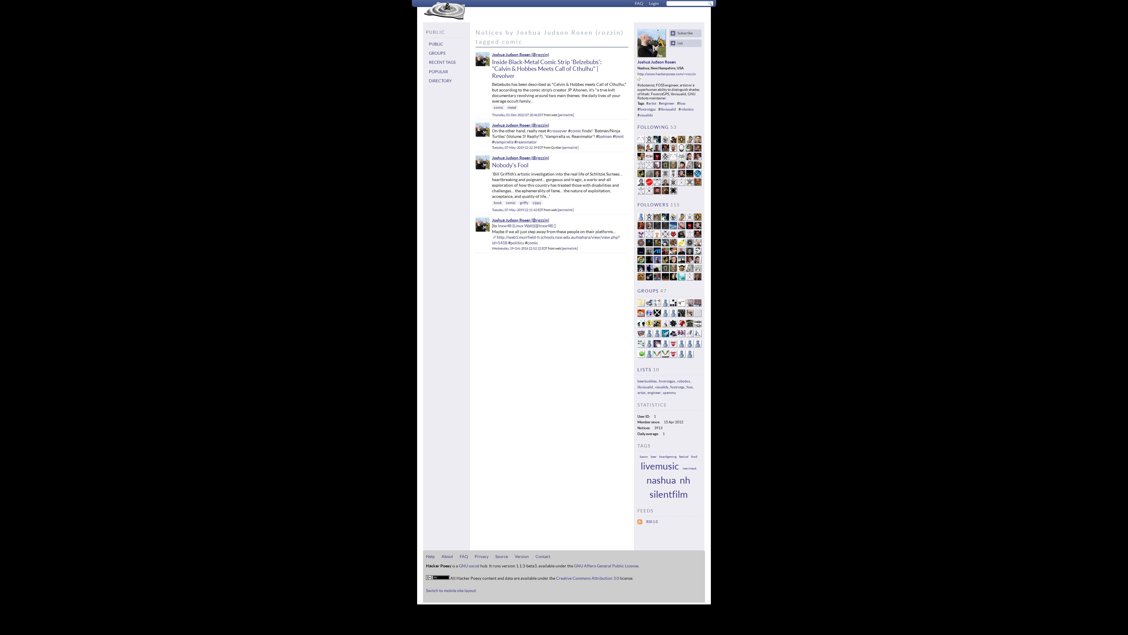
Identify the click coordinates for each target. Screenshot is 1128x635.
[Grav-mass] (657, 315)
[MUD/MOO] (681, 346)
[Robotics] (689, 315)
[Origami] (665, 335)
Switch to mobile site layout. (451, 590)
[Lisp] (649, 335)
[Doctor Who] (689, 305)
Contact (543, 556)
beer (654, 456)
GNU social (469, 566)
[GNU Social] (673, 346)
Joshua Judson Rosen (511, 54)
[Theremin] (681, 315)
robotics (687, 109)
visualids (646, 115)
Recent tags (442, 62)
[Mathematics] (657, 335)
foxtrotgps (647, 109)
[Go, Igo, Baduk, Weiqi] (657, 325)
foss (682, 103)
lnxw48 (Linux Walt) (516, 225)
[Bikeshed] (689, 325)
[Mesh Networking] (640, 346)
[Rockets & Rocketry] (657, 346)
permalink (566, 115)
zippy (537, 203)
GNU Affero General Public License (606, 566)
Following (653, 127)
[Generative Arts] (673, 325)
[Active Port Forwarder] (689, 335)
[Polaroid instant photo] (673, 335)
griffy (524, 203)
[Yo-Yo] (640, 356)
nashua (661, 480)
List (680, 43)
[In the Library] (649, 346)
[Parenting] (689, 346)
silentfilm (668, 494)
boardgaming (668, 456)
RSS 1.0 (652, 522)
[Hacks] (673, 305)
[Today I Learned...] (640, 325)
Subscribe (685, 33)
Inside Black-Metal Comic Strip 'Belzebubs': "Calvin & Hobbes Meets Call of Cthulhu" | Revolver (547, 69)
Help (430, 556)
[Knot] (697, 325)
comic (498, 107)
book (498, 203)
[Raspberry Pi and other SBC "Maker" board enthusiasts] (673, 356)
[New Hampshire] (640, 305)
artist (652, 103)
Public (436, 44)
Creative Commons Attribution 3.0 (587, 578)
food (694, 456)
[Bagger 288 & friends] (649, 356)
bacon (644, 456)
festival (684, 456)
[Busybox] (640, 335)
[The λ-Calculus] (665, 305)
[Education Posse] (649, 305)
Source (501, 556)
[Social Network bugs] (697, 305)
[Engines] (697, 346)
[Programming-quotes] (681, 305)
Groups (437, 53)
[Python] (673, 315)
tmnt (619, 136)
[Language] (681, 356)
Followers (653, 204)
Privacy (482, 556)
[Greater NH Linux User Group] (665, 325)
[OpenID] (639, 80)
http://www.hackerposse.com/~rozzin (666, 74)
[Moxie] (640, 315)
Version (522, 556)
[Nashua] (665, 346)
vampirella (503, 142)
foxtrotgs (677, 387)
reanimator (527, 142)
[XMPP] (665, 356)
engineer (667, 103)
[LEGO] (697, 335)
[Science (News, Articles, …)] (665, 315)
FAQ (639, 3)
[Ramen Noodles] (689, 356)
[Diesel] (681, 335)
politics (517, 242)
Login (654, 3)
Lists (644, 369)
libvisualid (668, 109)
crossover (558, 130)
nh (685, 480)
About (447, 556)
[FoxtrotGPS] (649, 315)
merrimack (689, 468)
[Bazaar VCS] (649, 325)
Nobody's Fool (510, 165)
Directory (440, 80)
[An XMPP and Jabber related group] (657, 356)
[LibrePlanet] (681, 325)
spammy (669, 393)
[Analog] (697, 315)
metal (512, 107)
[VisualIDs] (657, 305)
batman (605, 136)
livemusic (660, 466)
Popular (438, 71)
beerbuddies (647, 381)
